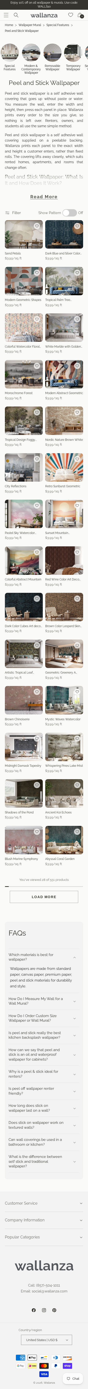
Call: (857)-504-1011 (44, 1285)
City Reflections (15, 486)
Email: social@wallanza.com (44, 1291)
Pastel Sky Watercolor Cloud (20, 533)
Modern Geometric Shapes (23, 300)
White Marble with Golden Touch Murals (63, 347)
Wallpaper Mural (30, 25)
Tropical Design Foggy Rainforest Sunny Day (20, 440)
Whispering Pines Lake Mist (64, 765)
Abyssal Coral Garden (60, 859)
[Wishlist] (71, 15)
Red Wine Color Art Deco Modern (62, 580)
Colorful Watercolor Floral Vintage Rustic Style (22, 347)
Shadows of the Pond (19, 812)
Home (9, 25)
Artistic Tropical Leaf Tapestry (19, 673)
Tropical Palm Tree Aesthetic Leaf (57, 300)
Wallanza (49, 1382)
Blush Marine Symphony (21, 859)
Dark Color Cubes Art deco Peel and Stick (23, 626)
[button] (6, 15)
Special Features (57, 25)
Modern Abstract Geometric (64, 393)
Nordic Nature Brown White (64, 440)
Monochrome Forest (19, 393)
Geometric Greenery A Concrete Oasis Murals (60, 673)
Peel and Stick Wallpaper (22, 31)
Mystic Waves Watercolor (62, 719)
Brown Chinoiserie (17, 719)
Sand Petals (13, 253)
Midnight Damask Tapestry (23, 765)
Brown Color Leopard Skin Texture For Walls (62, 626)
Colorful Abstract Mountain (23, 579)
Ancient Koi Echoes (58, 812)
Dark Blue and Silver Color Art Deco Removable (62, 254)
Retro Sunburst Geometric (62, 486)
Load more (44, 897)
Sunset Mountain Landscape (56, 533)
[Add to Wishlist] (37, 226)
